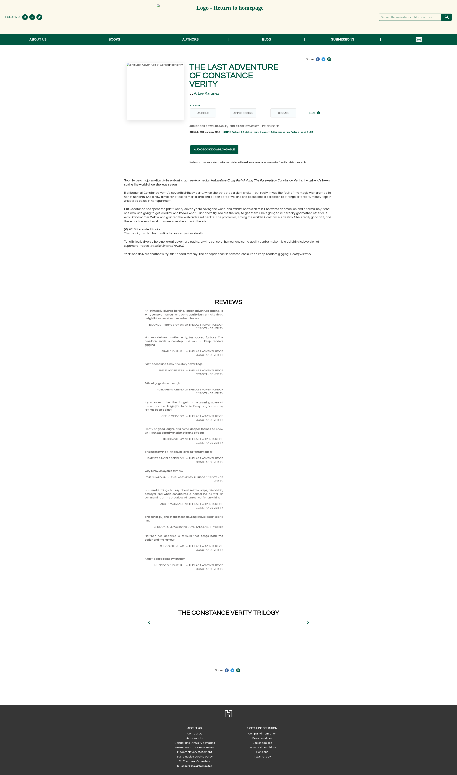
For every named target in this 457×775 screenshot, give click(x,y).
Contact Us (194, 733)
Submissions (342, 39)
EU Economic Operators (194, 761)
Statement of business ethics (194, 747)
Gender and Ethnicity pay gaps (194, 742)
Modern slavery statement (194, 752)
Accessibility (194, 738)
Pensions (262, 752)
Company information (262, 733)
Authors (190, 39)
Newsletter (419, 39)
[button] (149, 622)
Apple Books (243, 113)
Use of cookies (262, 742)
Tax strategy (262, 756)
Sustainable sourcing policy (195, 756)
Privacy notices (262, 738)
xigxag (283, 113)
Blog (266, 39)
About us (38, 39)
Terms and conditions (262, 747)
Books (114, 39)
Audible (203, 113)
